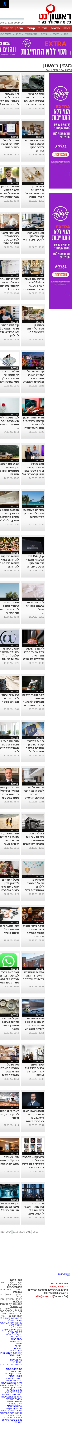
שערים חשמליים (14, 1320)
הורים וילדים (16, 1350)
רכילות (19, 1294)
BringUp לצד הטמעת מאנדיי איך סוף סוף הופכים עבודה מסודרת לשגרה (34, 563)
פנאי (66, 34)
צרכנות (44, 34)
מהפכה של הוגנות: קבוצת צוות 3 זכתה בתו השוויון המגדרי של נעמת (33, 470)
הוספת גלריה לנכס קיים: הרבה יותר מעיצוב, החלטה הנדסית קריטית (33, 794)
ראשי (66, 28)
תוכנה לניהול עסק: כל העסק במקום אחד (10, 144)
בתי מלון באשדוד (14, 1369)
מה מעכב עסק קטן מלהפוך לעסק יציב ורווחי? (33, 236)
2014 (8, 1232)
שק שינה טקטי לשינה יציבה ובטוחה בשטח (10, 698)
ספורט (9, 1294)
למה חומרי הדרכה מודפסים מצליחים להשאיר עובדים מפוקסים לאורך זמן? (33, 701)
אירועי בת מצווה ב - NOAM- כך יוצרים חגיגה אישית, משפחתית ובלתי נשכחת (33, 285)
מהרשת (8, 28)
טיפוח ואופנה (15, 1341)
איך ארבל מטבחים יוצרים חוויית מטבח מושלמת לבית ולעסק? (9, 1071)
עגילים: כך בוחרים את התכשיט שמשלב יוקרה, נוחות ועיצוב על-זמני (34, 193)
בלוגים (55, 34)
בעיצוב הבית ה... (36, 332)
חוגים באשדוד (15, 1403)
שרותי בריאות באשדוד (11, 1396)
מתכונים (18, 1348)
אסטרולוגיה (31, 34)
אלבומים (17, 1291)
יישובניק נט (16, 1371)
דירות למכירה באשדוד (11, 1383)
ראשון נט (66, 69)
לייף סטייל (16, 1306)
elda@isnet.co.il (44, 1296)
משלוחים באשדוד (13, 1378)
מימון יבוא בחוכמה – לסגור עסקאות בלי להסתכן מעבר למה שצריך (34, 1210)
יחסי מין (18, 1346)
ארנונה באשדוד (14, 1406)
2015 (15, 1232)
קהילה (30, 28)
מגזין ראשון (51, 69)
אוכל (20, 28)
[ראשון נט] (64, 1274)
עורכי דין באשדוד (14, 1408)
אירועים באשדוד (14, 1399)
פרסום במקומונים (13, 1373)
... (18, 150)
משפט (19, 1289)
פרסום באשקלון (14, 1389)
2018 (35, 1232)
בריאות (8, 1308)
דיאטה (19, 1343)
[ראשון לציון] (48, 24)
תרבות (42, 28)
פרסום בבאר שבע (13, 1392)
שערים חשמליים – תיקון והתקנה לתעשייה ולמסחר (33, 976)
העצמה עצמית (14, 1332)
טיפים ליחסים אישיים (11, 1329)
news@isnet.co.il (59, 1286)
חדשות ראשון (14, 1287)
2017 (28, 1232)
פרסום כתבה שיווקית (12, 1419)
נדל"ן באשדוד (15, 1359)
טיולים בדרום (15, 1336)
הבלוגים (17, 1301)
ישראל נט (17, 1357)
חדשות (55, 28)
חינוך (19, 1299)
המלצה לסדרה (14, 1327)
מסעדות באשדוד (14, 1380)
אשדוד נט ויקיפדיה (12, 1417)
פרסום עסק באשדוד (12, 1387)
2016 (22, 1232)
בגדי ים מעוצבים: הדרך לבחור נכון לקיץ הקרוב (33, 513)
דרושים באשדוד (14, 1401)
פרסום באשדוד (14, 1415)
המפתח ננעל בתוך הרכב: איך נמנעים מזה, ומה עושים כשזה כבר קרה (34, 100)
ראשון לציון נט (15, 1315)
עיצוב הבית (16, 1339)
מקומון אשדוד (15, 1355)
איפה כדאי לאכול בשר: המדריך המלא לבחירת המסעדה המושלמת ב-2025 (33, 932)
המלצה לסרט (15, 1325)
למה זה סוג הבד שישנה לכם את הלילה (34, 606)
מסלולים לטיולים (14, 1334)
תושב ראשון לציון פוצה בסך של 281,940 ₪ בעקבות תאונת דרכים (33, 1117)
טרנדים (18, 1308)
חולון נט (18, 1422)
